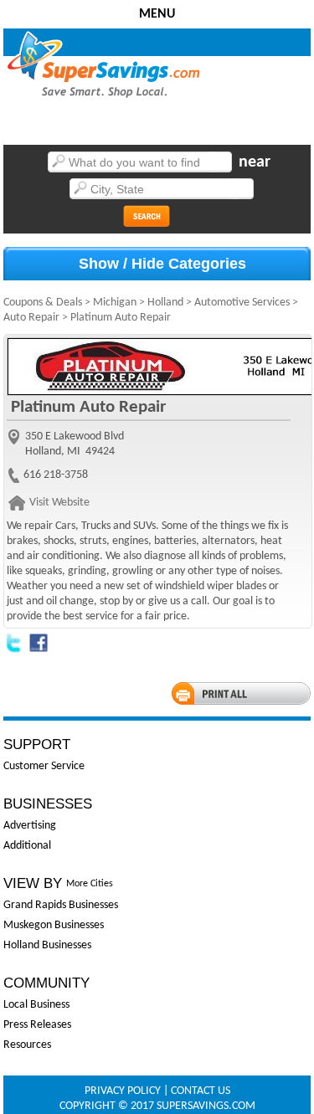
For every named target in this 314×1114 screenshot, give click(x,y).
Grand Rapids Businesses (60, 905)
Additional (27, 845)
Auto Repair (31, 317)
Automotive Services (242, 302)
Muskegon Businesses (53, 925)
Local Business (36, 1004)
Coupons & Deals (42, 302)
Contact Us (200, 1091)
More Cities (89, 884)
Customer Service (44, 766)
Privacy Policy (123, 1091)
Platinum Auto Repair (120, 317)
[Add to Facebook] (38, 650)
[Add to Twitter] (13, 650)
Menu (157, 14)
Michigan (114, 302)
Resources (27, 1045)
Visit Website (59, 502)
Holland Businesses (47, 945)
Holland (165, 302)
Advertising (29, 825)
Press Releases (37, 1025)
